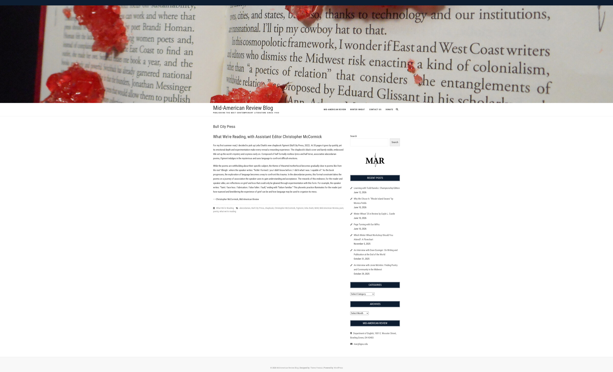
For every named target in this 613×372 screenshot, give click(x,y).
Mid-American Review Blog (243, 108)
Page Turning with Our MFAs (367, 224)
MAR (316, 208)
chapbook (269, 208)
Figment (299, 208)
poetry (216, 211)
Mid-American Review (335, 109)
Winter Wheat (357, 109)
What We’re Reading (225, 208)
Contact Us (375, 109)
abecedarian (244, 208)
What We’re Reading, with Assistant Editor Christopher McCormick (267, 136)
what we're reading (227, 211)
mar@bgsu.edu (360, 344)
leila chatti (309, 208)
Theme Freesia (316, 368)
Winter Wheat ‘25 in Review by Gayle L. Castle (374, 213)
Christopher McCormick (285, 208)
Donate (389, 109)
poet (341, 208)
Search (353, 136)
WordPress (338, 368)
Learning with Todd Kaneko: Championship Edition (377, 188)
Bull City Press (257, 208)
